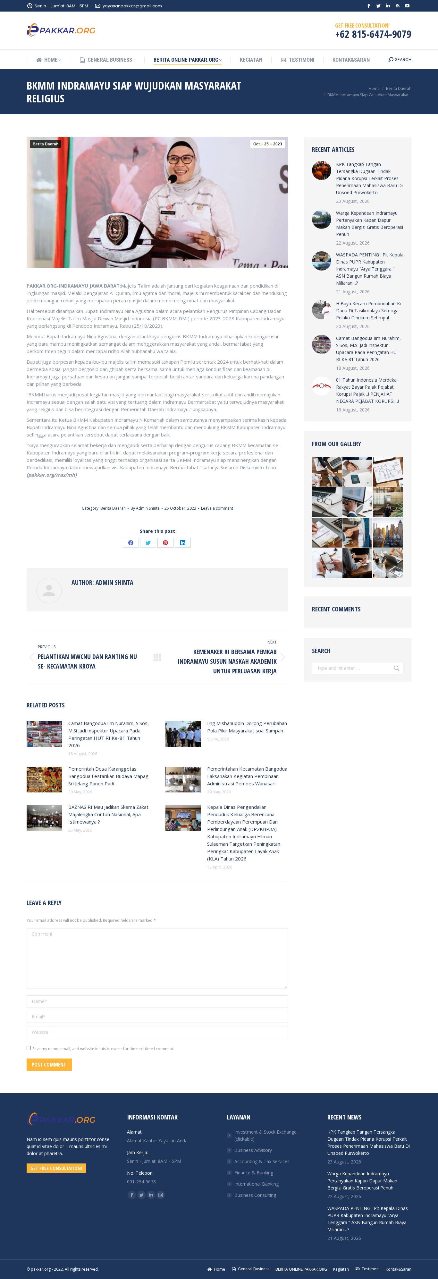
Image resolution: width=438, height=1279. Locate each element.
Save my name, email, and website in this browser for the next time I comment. (103, 1048)
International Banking (256, 1184)
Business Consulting (255, 1195)
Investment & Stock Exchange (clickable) (265, 1135)
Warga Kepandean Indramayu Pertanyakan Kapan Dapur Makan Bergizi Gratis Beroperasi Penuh (369, 223)
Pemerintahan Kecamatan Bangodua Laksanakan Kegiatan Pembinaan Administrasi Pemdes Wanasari (247, 776)
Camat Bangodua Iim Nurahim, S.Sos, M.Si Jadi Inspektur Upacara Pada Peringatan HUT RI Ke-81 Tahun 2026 (108, 734)
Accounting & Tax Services (262, 1161)
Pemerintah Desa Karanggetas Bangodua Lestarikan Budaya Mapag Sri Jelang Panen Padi (108, 776)
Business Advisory (253, 1150)
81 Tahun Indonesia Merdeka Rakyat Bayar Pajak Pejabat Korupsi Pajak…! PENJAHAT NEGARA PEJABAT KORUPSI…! (367, 390)
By (145, 508)
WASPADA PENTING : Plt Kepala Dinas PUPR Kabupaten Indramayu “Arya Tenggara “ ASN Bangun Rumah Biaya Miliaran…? (369, 269)
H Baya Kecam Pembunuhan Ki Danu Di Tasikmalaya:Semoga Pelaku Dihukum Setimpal (368, 310)
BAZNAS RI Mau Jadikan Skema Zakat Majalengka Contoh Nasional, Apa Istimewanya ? (108, 814)
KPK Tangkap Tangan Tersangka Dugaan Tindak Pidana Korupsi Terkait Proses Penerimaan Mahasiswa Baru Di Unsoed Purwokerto (369, 178)
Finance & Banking (253, 1173)
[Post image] (44, 734)
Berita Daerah (45, 144)
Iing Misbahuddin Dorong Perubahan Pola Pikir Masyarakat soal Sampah (247, 727)
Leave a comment (217, 508)
